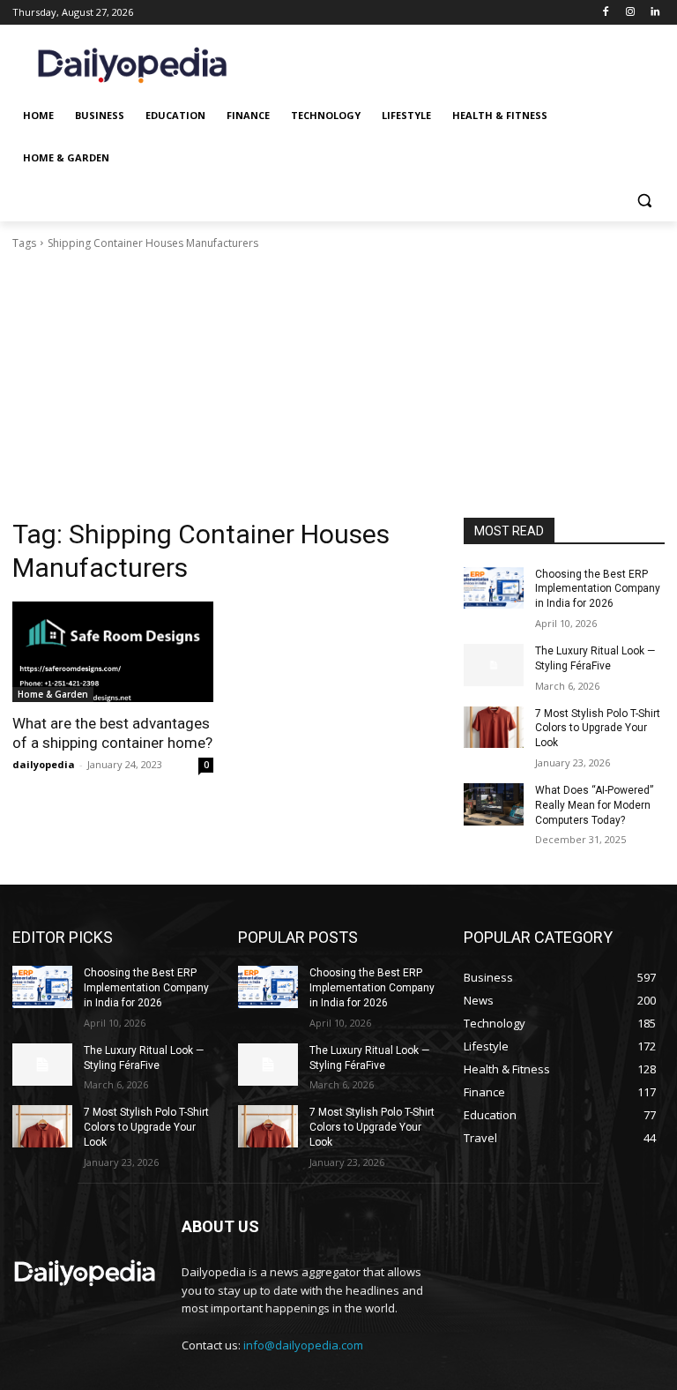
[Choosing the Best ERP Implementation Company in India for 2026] (494, 588)
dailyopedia (43, 764)
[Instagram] (630, 13)
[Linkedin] (654, 13)
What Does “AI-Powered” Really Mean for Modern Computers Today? (594, 805)
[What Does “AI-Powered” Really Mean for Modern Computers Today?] (494, 804)
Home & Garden (53, 694)
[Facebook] (606, 13)
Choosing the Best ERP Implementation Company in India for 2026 (597, 589)
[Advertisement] (338, 384)
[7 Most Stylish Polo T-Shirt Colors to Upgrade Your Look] (494, 727)
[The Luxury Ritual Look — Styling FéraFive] (494, 665)
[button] (644, 200)
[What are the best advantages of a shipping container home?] (112, 652)
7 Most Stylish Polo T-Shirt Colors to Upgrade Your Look (597, 728)
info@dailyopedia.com (303, 1345)
